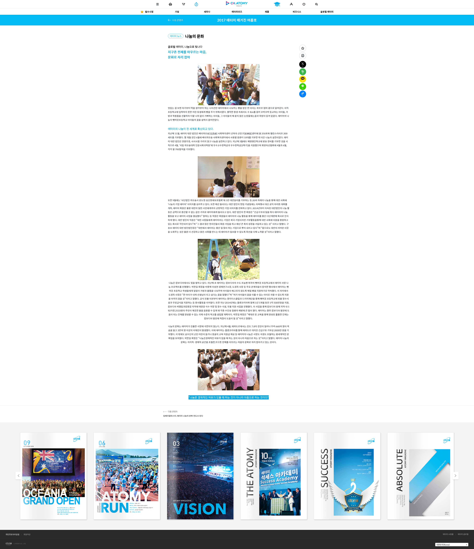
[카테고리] (157, 4)
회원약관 (27, 534)
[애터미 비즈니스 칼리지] (277, 4)
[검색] (316, 4)
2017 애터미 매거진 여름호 (237, 20)
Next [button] (455, 475)
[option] (53, 476)
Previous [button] (18, 475)
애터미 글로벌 (463, 534)
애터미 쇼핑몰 (448, 534)
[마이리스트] (291, 4)
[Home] (170, 4)
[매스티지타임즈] (196, 4)
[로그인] (304, 4)
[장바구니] (183, 4)
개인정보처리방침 (12, 534)
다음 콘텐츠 (177, 20)
